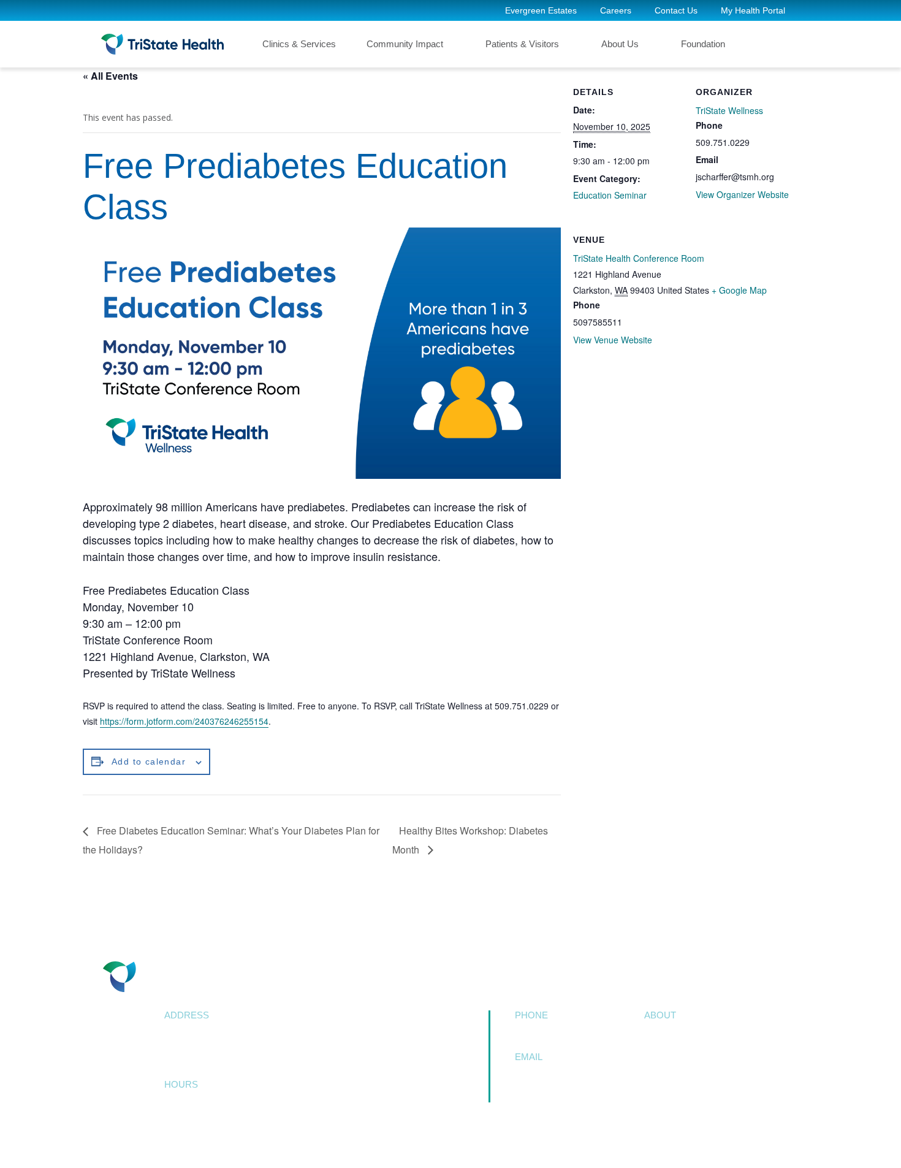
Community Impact (405, 44)
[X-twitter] (206, 1141)
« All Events (110, 76)
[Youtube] (236, 1141)
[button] (779, 44)
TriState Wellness (729, 110)
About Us (620, 44)
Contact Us (676, 10)
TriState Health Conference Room (638, 258)
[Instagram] (267, 1141)
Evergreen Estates (541, 10)
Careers (615, 10)
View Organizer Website (742, 194)
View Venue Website (612, 340)
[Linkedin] (297, 1141)
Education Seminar (610, 195)
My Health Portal (753, 10)
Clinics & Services (299, 44)
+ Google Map (739, 290)
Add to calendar (149, 761)
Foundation (703, 44)
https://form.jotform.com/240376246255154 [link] (184, 721)
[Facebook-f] (176, 1141)
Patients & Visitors (522, 44)
